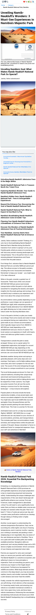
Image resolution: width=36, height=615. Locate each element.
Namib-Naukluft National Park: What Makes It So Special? (17, 167)
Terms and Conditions (12, 614)
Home (3, 5)
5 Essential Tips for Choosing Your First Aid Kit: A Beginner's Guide (17, 162)
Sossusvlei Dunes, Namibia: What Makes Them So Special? (17, 172)
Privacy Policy (10, 611)
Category (10, 5)
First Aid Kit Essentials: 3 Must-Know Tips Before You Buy (17, 157)
